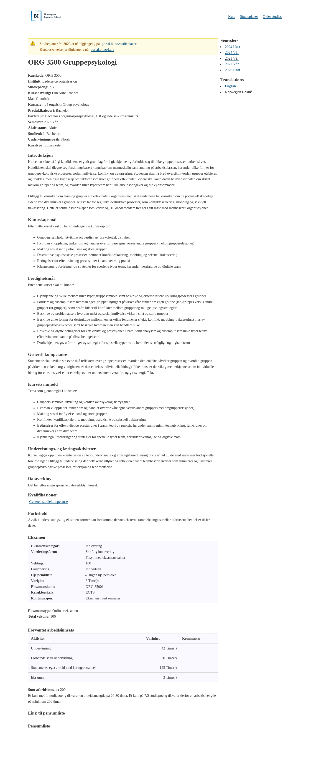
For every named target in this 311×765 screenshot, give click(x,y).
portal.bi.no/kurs (102, 49)
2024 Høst (232, 47)
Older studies (272, 16)
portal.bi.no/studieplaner (119, 44)
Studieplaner (249, 16)
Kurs (231, 16)
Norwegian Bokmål (239, 92)
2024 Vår (232, 52)
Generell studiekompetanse (48, 501)
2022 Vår (232, 64)
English (230, 86)
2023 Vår (232, 58)
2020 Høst (232, 70)
